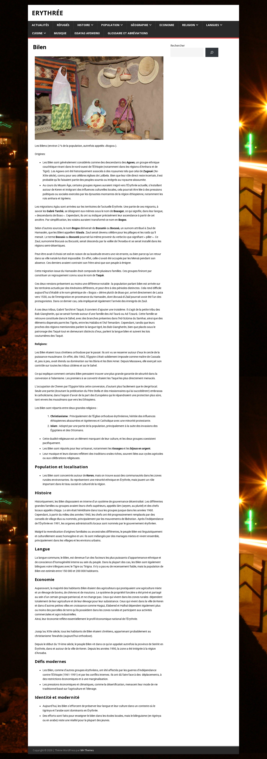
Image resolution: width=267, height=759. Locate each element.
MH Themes (87, 750)
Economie (166, 25)
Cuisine (37, 33)
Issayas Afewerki (87, 33)
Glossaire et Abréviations (128, 33)
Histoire (83, 25)
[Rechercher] (211, 52)
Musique (60, 33)
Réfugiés (63, 25)
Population (110, 25)
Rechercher (177, 45)
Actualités (40, 25)
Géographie (139, 25)
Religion (188, 25)
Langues (212, 25)
